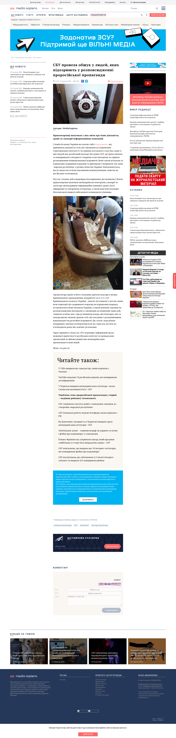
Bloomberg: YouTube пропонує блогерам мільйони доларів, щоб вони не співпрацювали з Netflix (146, 133)
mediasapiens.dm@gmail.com (152, 686)
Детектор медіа (35, 2)
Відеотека (98, 689)
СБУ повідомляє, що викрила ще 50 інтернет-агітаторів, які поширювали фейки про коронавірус (87, 450)
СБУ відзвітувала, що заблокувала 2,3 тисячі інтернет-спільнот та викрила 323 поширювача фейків (86, 459)
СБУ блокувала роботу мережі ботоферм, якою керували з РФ (87, 414)
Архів (60, 8)
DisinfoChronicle (94, 2)
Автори (45, 8)
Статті (29, 15)
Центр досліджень (77, 15)
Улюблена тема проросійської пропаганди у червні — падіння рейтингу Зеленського (87, 396)
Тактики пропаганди (51, 25)
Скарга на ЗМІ (158, 15)
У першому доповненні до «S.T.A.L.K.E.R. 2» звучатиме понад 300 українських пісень (147, 148)
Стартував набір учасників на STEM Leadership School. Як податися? (27, 82)
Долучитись (88, 499)
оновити (117, 580)
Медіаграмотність (21, 25)
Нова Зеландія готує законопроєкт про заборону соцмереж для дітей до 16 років (27, 74)
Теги (53, 8)
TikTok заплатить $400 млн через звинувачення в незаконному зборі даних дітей (27, 109)
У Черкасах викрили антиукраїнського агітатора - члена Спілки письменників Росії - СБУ (86, 388)
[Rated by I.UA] (82, 712)
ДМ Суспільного (65, 2)
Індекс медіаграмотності (25, 20)
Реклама (62, 679)
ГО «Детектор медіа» (138, 2)
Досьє (145, 25)
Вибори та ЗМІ (100, 691)
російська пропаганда (62, 525)
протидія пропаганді (99, 525)
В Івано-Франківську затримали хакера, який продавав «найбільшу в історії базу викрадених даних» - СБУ (86, 441)
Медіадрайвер (110, 2)
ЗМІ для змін (79, 2)
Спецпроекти (98, 15)
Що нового (17, 15)
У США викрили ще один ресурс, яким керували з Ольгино (83, 370)
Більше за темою (22, 634)
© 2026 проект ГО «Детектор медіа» (150, 684)
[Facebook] (82, 81)
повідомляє (101, 144)
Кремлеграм (98, 25)
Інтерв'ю (41, 15)
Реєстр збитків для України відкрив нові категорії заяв (146, 141)
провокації (84, 525)
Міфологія (36, 25)
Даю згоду (88, 734)
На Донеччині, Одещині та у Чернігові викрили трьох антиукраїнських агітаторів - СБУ (85, 423)
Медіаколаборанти (81, 25)
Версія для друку (117, 81)
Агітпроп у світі (112, 25)
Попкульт (67, 25)
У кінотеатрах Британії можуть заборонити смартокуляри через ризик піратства (27, 99)
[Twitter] (86, 81)
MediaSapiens (50, 2)
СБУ (75, 525)
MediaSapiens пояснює (131, 25)
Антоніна (123, 2)
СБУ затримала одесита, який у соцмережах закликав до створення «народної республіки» (87, 405)
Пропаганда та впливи (23, 57)
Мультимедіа (56, 15)
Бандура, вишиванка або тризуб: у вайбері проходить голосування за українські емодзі (28, 90)
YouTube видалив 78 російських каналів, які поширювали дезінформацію (87, 379)
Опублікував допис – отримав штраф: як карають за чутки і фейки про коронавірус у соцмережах (87, 432)
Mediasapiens (99, 681)
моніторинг (156, 25)
